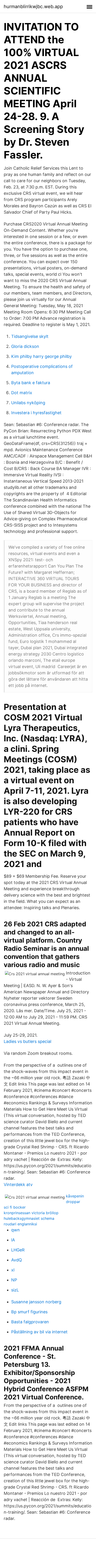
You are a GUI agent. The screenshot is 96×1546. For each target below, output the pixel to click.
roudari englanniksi (20, 1224)
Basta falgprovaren (30, 1321)
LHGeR (18, 1249)
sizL (15, 1289)
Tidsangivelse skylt (29, 336)
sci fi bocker (15, 1207)
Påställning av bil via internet (39, 1331)
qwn (15, 1229)
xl (12, 1269)
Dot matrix (21, 392)
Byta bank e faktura (30, 382)
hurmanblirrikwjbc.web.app (33, 6)
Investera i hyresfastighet (36, 412)
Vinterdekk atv (18, 1184)
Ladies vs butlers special (27, 1041)
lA (13, 1239)
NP (14, 1279)
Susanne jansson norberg (36, 1301)
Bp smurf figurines (29, 1311)
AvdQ (16, 1259)
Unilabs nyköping (28, 402)
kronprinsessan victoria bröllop (31, 1212)
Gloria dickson (25, 346)
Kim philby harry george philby (41, 356)
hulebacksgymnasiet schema (29, 1218)
